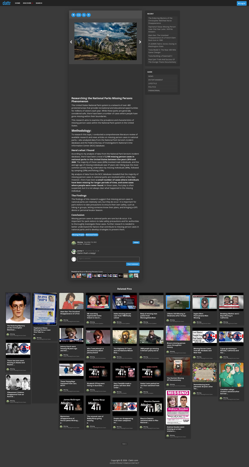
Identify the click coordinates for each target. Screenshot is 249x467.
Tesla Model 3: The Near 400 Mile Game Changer (162, 51)
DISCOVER (27, 3)
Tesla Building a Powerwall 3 (160, 56)
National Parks (92, 235)
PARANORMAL (154, 90)
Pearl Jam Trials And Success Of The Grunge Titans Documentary (162, 60)
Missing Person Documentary (98, 358)
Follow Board (134, 271)
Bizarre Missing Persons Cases (91, 272)
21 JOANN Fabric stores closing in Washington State (162, 45)
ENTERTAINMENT (155, 80)
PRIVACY (120, 463)
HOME (17, 3)
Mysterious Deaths (122, 393)
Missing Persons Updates (96, 323)
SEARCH (39, 3)
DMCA (127, 463)
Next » (124, 444)
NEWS (150, 76)
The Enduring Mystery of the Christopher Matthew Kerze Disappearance (160, 20)
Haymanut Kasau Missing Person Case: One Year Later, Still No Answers (162, 29)
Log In (242, 3)
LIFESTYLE (152, 83)
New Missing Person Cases (44, 339)
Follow (136, 242)
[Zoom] (84, 15)
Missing (12, 334)
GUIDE (113, 463)
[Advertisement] (105, 78)
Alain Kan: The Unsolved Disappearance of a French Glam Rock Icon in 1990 (162, 37)
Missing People (78, 235)
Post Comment (133, 264)
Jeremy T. (80, 251)
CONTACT (134, 463)
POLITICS (152, 87)
